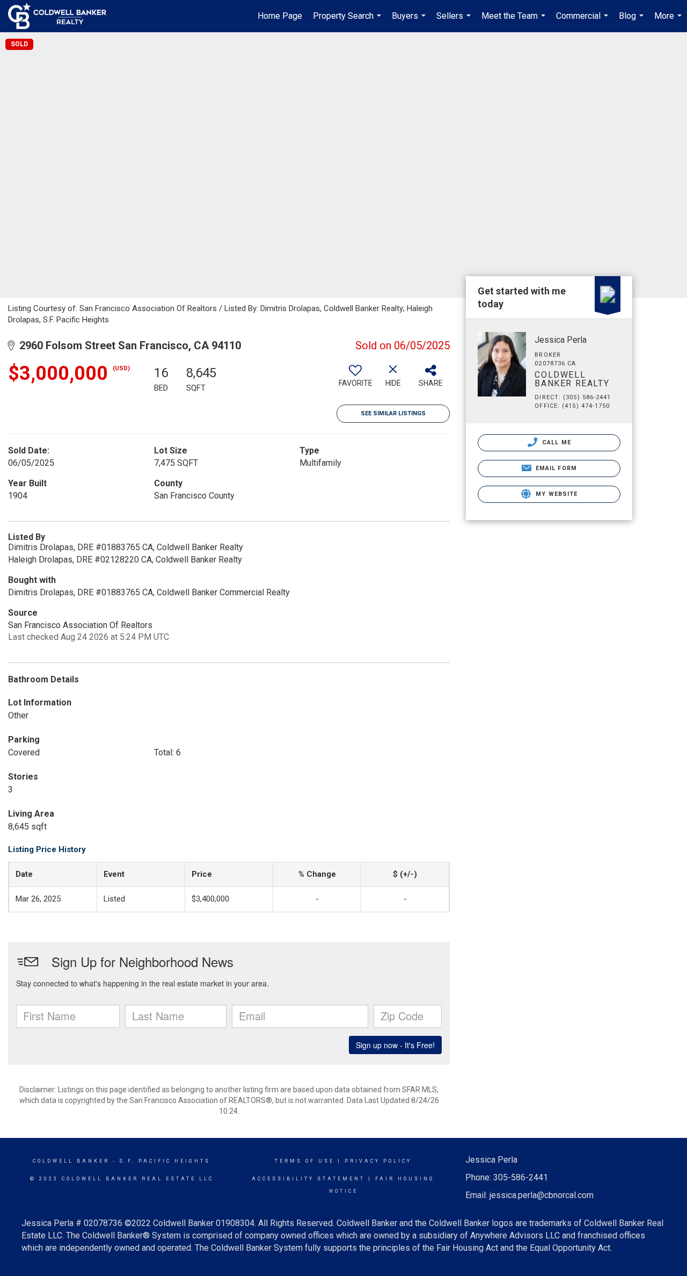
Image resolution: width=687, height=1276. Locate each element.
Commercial (583, 21)
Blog (632, 21)
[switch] (355, 380)
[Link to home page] (62, 16)
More (669, 21)
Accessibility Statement (308, 1178)
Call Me (555, 442)
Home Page (280, 16)
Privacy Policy (378, 1161)
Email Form (555, 468)
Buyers (410, 21)
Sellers (454, 21)
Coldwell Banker (71, 1161)
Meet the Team (514, 21)
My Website (555, 494)
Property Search (348, 21)
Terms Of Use (304, 1161)
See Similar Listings (393, 413)
